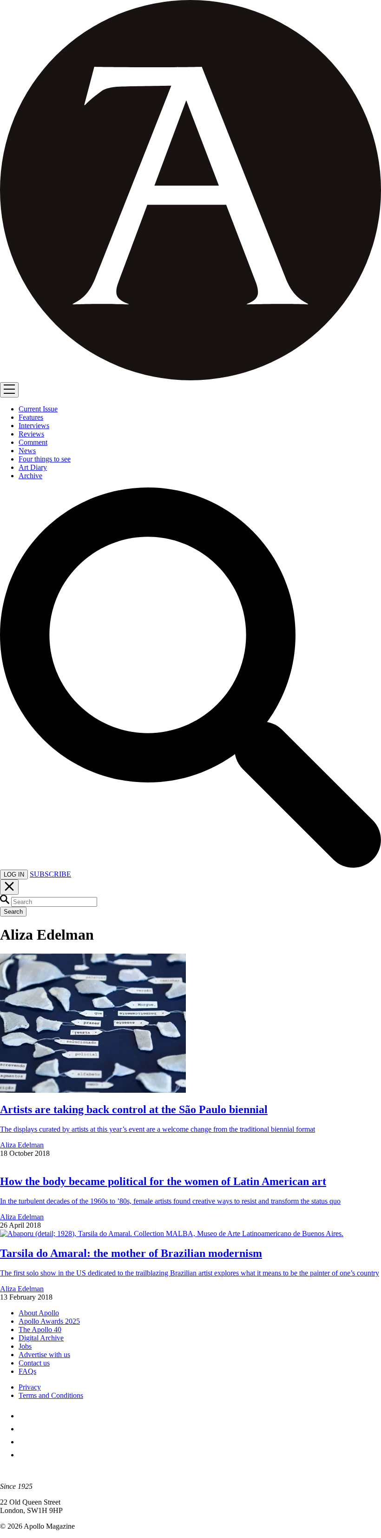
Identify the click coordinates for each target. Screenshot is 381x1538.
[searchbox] (54, 902)
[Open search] (190, 865)
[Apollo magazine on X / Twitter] (24, 1429)
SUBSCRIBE (50, 874)
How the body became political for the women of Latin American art (163, 1181)
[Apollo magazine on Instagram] (24, 1442)
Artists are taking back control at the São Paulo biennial (134, 1109)
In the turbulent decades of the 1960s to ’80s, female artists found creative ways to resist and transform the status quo (170, 1201)
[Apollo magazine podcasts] (24, 1455)
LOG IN (14, 874)
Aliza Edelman (22, 1145)
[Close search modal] (9, 887)
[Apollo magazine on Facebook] (24, 1416)
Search (13, 911)
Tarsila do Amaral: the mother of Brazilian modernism (131, 1253)
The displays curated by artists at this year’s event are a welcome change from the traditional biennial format (157, 1129)
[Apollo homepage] (190, 191)
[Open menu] (9, 389)
